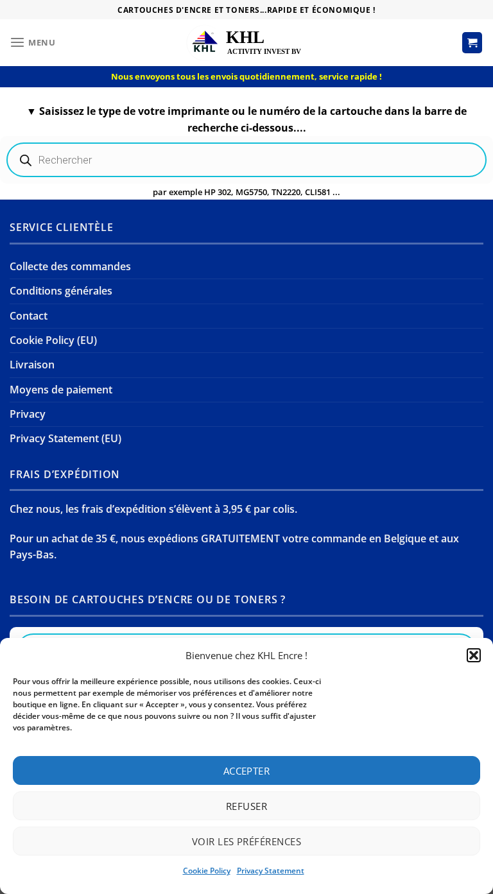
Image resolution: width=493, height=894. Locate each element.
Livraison (32, 364)
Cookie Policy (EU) (53, 340)
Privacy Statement (270, 870)
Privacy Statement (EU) (65, 438)
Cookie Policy (206, 870)
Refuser (246, 806)
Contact (29, 316)
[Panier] (472, 42)
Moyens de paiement (61, 390)
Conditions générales (61, 291)
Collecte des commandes (70, 266)
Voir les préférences (246, 841)
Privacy (28, 414)
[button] (473, 655)
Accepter (246, 770)
